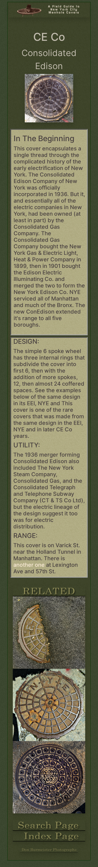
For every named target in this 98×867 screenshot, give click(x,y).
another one (29, 565)
